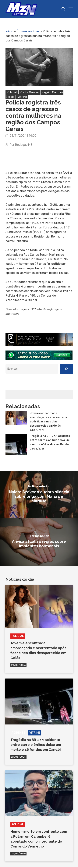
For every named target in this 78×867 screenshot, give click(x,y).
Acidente (18, 732)
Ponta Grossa (29, 92)
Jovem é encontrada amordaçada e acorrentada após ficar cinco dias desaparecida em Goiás (48, 419)
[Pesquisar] (66, 369)
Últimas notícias (27, 31)
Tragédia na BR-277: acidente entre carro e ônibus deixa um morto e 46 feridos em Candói (50, 440)
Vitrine (22, 97)
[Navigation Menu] (71, 9)
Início (9, 31)
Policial (12, 92)
